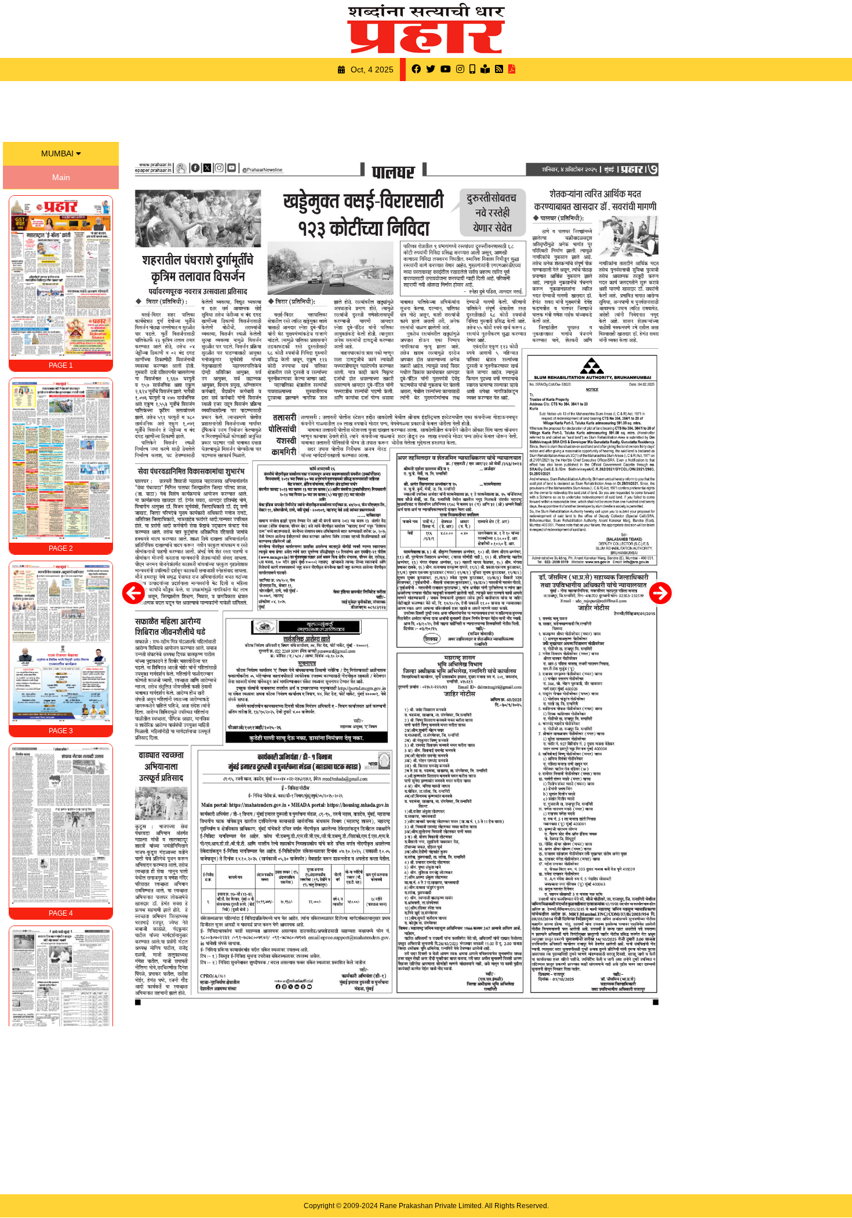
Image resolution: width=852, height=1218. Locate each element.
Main (61, 177)
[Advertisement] (426, 110)
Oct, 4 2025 (372, 69)
